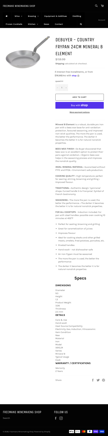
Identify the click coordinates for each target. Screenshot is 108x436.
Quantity (59, 81)
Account (101, 20)
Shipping (59, 63)
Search (6, 418)
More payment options (80, 112)
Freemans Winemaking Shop (19, 6)
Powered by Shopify (42, 432)
